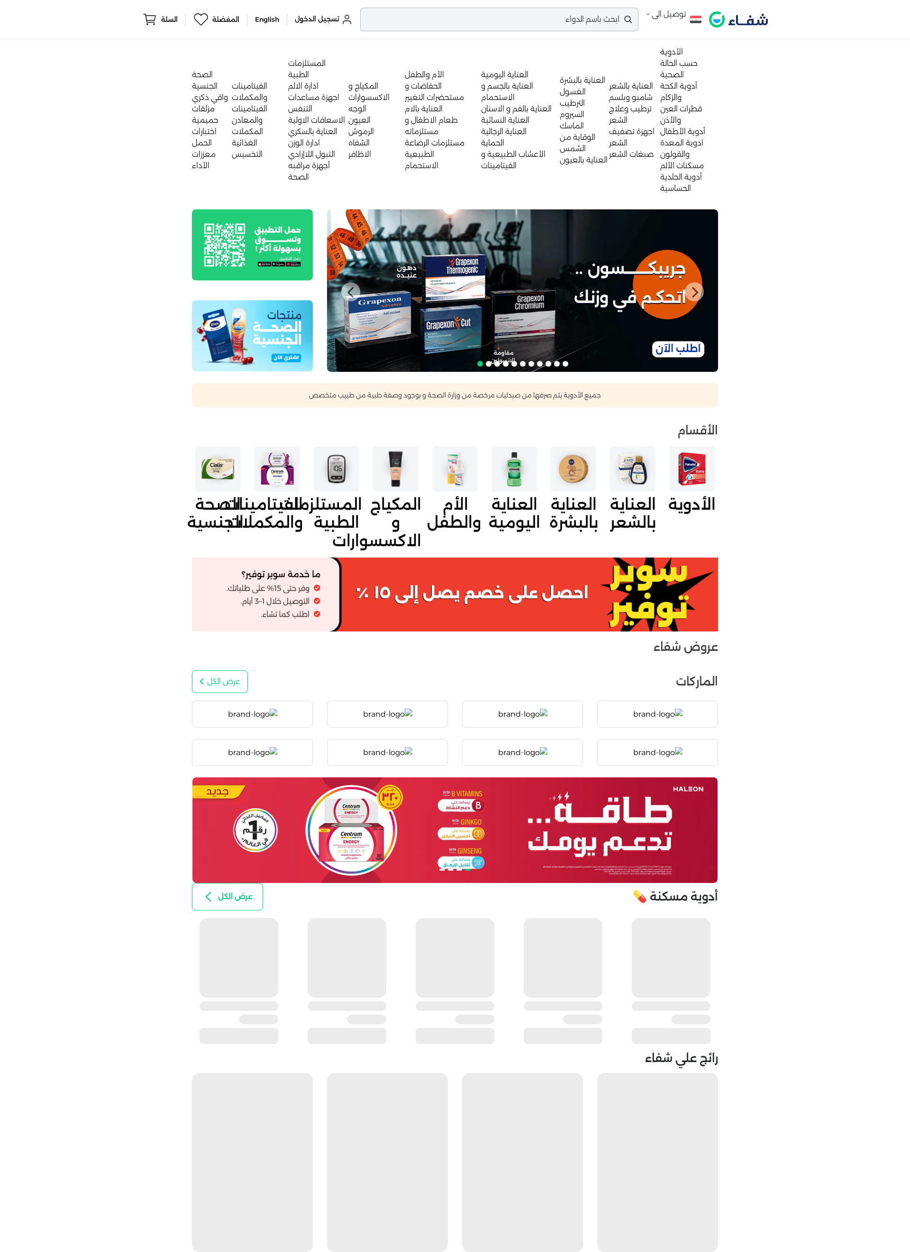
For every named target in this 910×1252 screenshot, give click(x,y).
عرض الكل (223, 681)
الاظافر (359, 154)
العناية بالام (424, 108)
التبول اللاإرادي (311, 154)
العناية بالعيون (584, 159)
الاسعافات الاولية (316, 120)
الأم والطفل (424, 74)
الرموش (361, 131)
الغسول (573, 91)
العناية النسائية (505, 120)
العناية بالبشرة (582, 80)
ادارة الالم (303, 85)
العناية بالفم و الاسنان (516, 108)
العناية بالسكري (312, 131)
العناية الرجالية (504, 131)
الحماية (492, 142)
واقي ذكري (210, 97)
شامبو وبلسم (631, 97)
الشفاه (359, 142)
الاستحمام (421, 165)
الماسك (572, 125)
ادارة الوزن (304, 142)
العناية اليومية (504, 74)
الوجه (357, 108)
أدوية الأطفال (682, 131)
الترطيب (572, 103)
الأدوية (671, 51)
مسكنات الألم (682, 165)
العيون (359, 120)
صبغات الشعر (631, 154)
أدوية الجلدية (681, 176)
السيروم (572, 114)
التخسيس (247, 154)
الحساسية (675, 188)
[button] (350, 291)
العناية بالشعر (631, 85)
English (267, 19)
